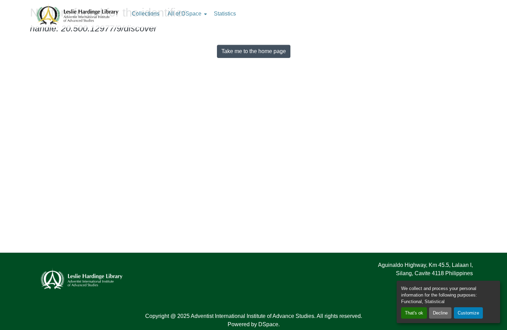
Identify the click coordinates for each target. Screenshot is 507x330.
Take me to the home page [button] (253, 51)
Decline (440, 313)
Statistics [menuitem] (225, 14)
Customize (468, 313)
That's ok (414, 313)
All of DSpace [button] (184, 14)
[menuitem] (186, 14)
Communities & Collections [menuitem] (145, 14)
